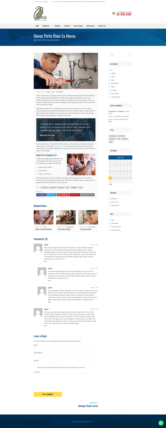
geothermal (53, 187)
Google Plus (64, 195)
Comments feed (116, 227)
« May (110, 184)
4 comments (59, 92)
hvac (67, 187)
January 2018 (115, 205)
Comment (37, 372)
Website (36, 361)
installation (74, 187)
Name (35, 345)
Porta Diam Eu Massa (64, 229)
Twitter (53, 195)
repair (80, 187)
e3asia (48, 92)
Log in (113, 220)
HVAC (113, 77)
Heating (113, 73)
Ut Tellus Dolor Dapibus (122, 116)
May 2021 (114, 199)
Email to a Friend (88, 195)
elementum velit (59, 146)
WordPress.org (115, 230)
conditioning (44, 187)
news (39, 40)
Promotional (115, 83)
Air (112, 70)
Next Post (93, 403)
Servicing (114, 90)
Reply (45, 261)
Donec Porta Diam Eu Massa (118, 120)
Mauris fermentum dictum (43, 229)
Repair (113, 87)
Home (35, 40)
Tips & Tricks (92, 227)
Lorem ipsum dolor (85, 229)
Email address (38, 353)
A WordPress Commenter (116, 111)
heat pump (61, 187)
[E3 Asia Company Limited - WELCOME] (40, 13)
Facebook (42, 195)
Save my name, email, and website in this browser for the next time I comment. (61, 368)
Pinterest (75, 195)
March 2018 (114, 202)
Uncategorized (70, 227)
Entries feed (114, 223)
